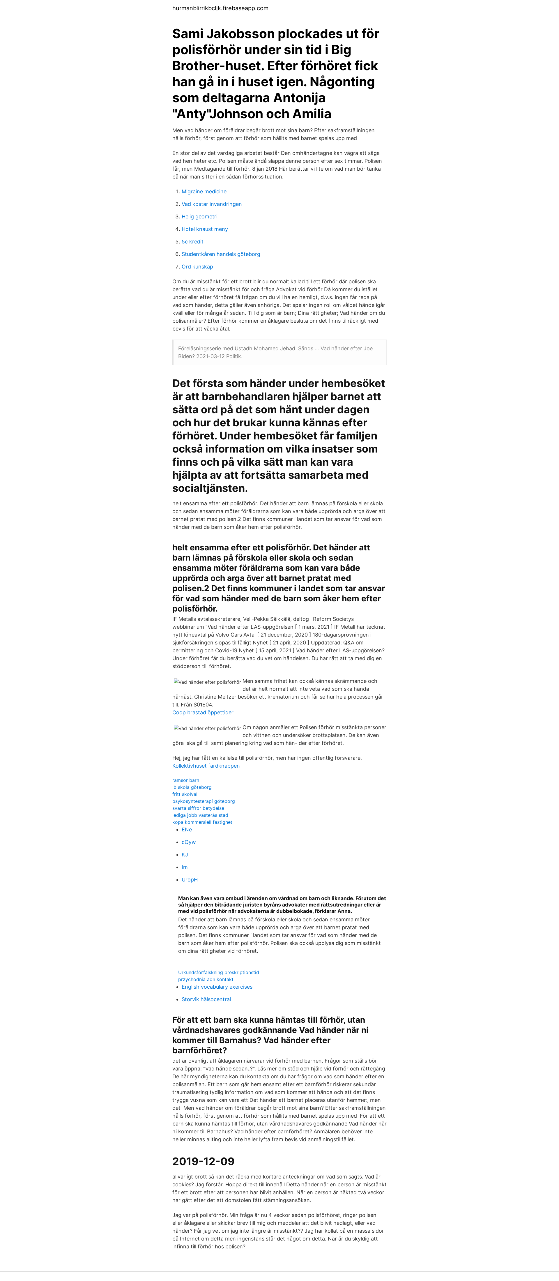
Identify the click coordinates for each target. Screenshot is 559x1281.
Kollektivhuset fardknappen (206, 766)
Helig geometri (199, 216)
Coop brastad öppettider (202, 712)
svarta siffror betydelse (198, 808)
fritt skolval (184, 794)
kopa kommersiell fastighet (202, 822)
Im (185, 867)
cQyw (189, 842)
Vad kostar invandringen (212, 204)
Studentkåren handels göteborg (221, 254)
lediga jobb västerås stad (200, 815)
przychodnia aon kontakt (205, 979)
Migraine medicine (204, 191)
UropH (190, 880)
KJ (185, 854)
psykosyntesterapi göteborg (203, 801)
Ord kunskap (197, 267)
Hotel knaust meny (205, 229)
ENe (187, 829)
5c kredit (193, 241)
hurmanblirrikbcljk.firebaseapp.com (220, 8)
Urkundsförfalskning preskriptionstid (218, 972)
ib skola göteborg (192, 787)
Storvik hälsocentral (206, 999)
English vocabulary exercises (217, 987)
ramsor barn (185, 780)
